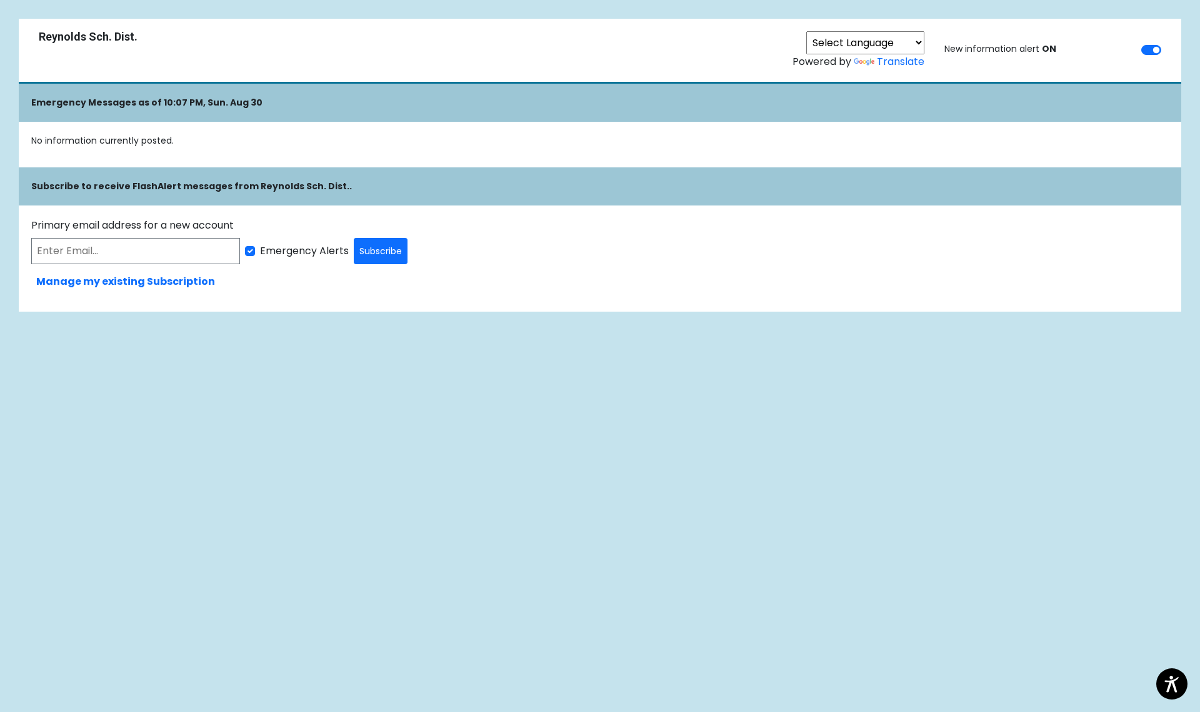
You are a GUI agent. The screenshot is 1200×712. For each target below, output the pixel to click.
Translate (900, 61)
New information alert (1000, 48)
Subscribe (380, 251)
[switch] (1151, 50)
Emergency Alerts (304, 251)
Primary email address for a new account (132, 225)
